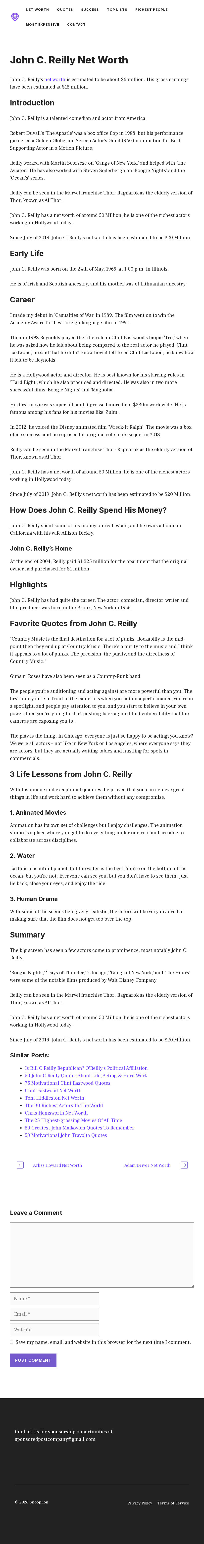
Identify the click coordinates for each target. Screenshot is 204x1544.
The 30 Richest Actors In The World (64, 1105)
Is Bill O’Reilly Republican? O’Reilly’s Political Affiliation (86, 1068)
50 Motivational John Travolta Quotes (66, 1135)
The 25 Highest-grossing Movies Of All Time (73, 1120)
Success (90, 9)
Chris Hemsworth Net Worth (56, 1113)
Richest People (151, 9)
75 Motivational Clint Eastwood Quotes (67, 1083)
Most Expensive (42, 24)
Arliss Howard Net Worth (57, 1165)
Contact (76, 24)
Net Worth (37, 9)
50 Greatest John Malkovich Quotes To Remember (79, 1128)
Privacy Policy (139, 1503)
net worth (54, 79)
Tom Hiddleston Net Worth (54, 1098)
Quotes (65, 9)
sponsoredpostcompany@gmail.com (55, 1439)
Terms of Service (173, 1503)
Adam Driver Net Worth (147, 1165)
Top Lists (117, 9)
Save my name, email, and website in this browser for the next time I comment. (103, 1342)
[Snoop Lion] (15, 16)
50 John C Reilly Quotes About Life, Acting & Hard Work (86, 1076)
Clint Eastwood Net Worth (53, 1090)
